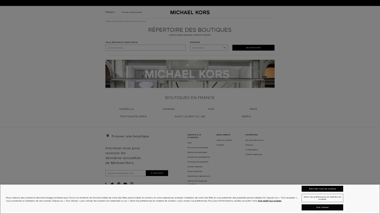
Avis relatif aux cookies (269, 200)
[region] (190, 199)
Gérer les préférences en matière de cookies (322, 198)
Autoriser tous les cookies (322, 188)
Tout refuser (322, 207)
